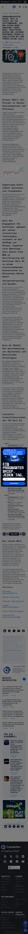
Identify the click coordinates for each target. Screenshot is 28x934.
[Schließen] (25, 449)
